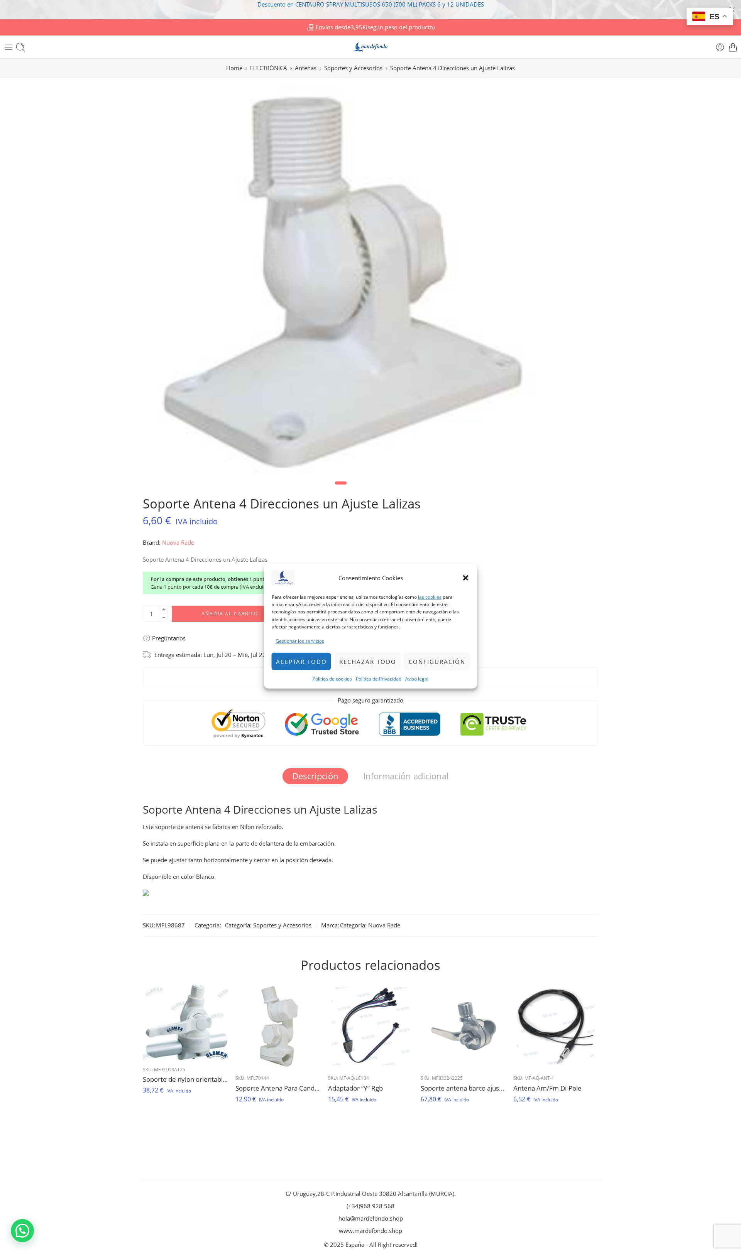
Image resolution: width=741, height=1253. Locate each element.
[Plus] (164, 610)
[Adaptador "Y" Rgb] (370, 1026)
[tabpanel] (341, 282)
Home (234, 68)
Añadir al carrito (229, 613)
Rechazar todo (367, 661)
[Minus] (164, 618)
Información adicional (406, 776)
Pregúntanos (168, 638)
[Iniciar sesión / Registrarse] (720, 47)
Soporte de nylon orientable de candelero (185, 1079)
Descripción (315, 776)
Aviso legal (416, 678)
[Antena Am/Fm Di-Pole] (555, 1026)
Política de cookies (332, 678)
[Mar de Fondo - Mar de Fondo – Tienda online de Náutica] (370, 47)
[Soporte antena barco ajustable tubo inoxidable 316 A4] (463, 1026)
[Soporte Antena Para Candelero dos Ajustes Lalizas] (277, 1026)
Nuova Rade (178, 542)
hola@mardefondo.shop (370, 1218)
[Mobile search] (20, 47)
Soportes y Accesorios (353, 68)
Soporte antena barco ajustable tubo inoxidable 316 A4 (463, 1088)
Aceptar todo (301, 661)
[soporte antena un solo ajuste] (341, 280)
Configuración (437, 661)
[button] (466, 578)
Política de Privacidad (378, 678)
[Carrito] (733, 47)
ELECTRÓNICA (268, 68)
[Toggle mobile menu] (9, 47)
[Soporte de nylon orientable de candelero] (185, 1022)
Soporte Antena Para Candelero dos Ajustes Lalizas (277, 1088)
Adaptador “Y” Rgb (355, 1088)
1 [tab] (341, 489)
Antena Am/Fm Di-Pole (547, 1088)
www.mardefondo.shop (370, 1230)
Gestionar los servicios (300, 641)
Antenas (305, 68)
